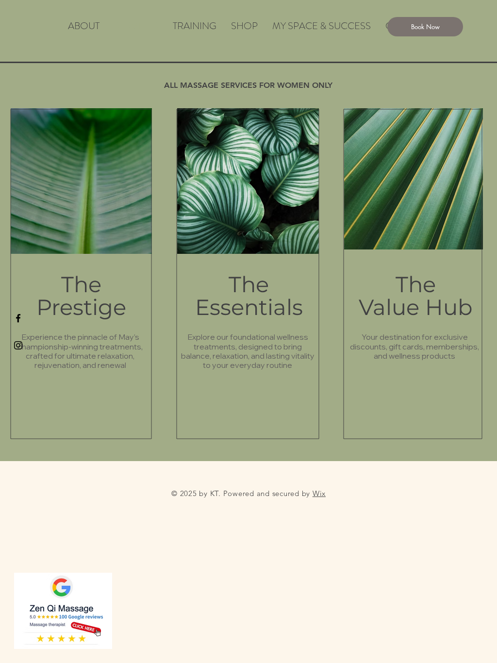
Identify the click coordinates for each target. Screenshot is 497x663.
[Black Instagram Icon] (18, 345)
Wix (319, 493)
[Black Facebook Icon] (18, 318)
